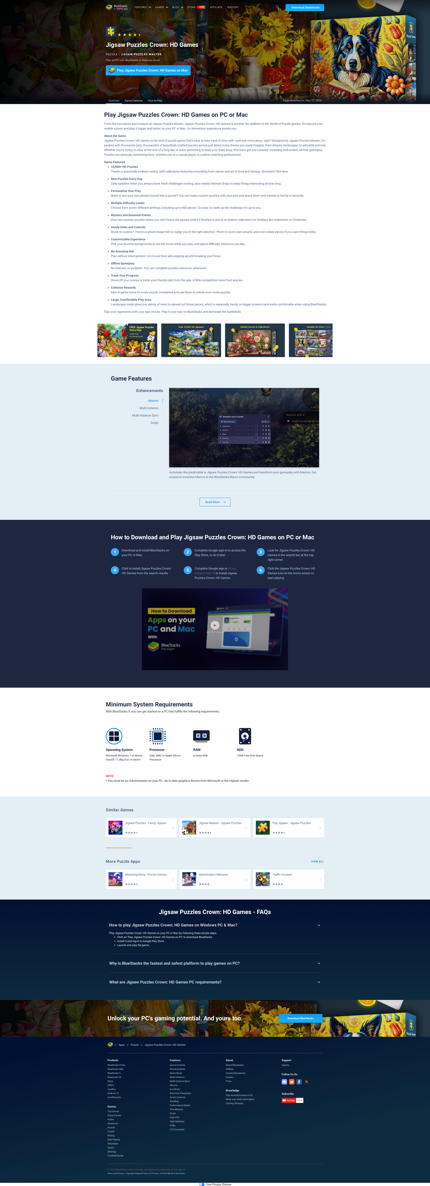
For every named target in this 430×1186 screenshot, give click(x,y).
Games (159, 7)
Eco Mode (175, 1089)
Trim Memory (176, 1109)
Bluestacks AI (114, 1077)
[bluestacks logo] (116, 7)
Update (285, 1065)
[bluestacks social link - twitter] (306, 1081)
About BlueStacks (235, 1065)
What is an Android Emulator (240, 1099)
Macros (174, 1085)
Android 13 (113, 1093)
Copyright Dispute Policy (137, 1173)
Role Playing (114, 1139)
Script (173, 1113)
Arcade (111, 1127)
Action (111, 1119)
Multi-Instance (177, 1077)
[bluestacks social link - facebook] (299, 1081)
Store (195, 7)
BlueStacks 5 (114, 1073)
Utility (173, 1125)
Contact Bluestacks (235, 1073)
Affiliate (216, 7)
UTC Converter (177, 1129)
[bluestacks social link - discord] (284, 1081)
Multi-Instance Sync (180, 1081)
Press (228, 1081)
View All (317, 861)
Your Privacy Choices (218, 1184)
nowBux (112, 1089)
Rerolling (174, 1101)
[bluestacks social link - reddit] (291, 1081)
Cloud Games (114, 1115)
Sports (111, 1147)
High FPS (174, 1117)
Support (233, 7)
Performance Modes (180, 1105)
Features (141, 7)
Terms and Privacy (116, 1173)
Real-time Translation (180, 1093)
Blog (175, 7)
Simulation (113, 1143)
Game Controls (177, 1065)
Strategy (112, 1151)
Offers (111, 1085)
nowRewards (114, 1097)
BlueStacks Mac (116, 1069)
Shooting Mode (177, 1069)
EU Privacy (154, 1173)
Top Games (113, 1111)
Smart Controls (177, 1097)
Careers (230, 1077)
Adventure (113, 1123)
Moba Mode (176, 1073)
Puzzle (112, 54)
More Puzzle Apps (123, 861)
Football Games (115, 1155)
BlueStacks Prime (116, 1065)
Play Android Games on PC (239, 1095)
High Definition (177, 1121)
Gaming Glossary (234, 1103)
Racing (111, 1135)
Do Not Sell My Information (172, 1173)
